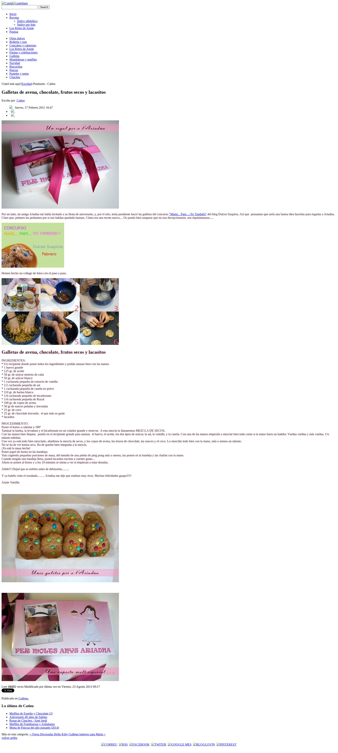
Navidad (14, 63)
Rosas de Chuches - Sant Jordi (28, 720)
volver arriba (9, 737)
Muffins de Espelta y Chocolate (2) (31, 713)
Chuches (14, 77)
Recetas (14, 17)
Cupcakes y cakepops (22, 45)
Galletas (14, 56)
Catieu (21, 100)
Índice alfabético (27, 21)
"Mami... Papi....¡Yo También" (188, 214)
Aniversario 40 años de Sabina (28, 717)
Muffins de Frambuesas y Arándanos (32, 724)
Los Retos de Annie (21, 28)
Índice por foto (26, 24)
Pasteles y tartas (19, 73)
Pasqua (13, 31)
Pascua (13, 70)
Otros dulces (17, 38)
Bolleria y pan (18, 42)
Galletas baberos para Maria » (87, 734)
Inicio (12, 14)
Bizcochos (15, 66)
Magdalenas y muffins (23, 59)
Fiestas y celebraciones (23, 52)
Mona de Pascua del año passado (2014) (34, 727)
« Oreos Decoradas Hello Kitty (49, 734)
